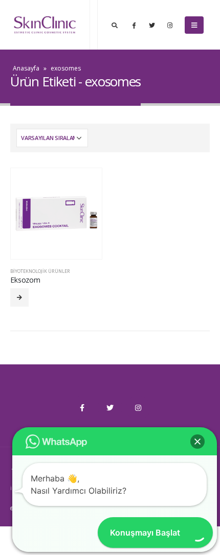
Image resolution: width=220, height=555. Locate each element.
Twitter (110, 408)
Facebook (82, 408)
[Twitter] (152, 25)
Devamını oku (19, 297)
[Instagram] (170, 25)
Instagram (138, 408)
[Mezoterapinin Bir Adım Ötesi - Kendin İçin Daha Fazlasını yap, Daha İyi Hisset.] (45, 25)
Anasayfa (26, 68)
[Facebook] (134, 25)
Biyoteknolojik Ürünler (40, 271)
